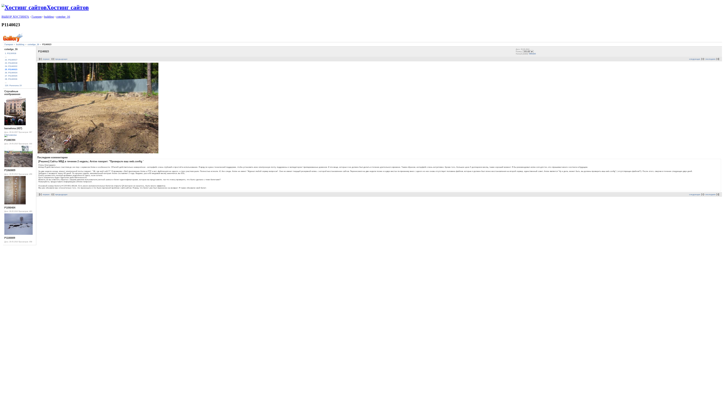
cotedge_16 (63, 16)
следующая (694, 59)
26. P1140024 (11, 73)
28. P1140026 (11, 79)
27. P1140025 (11, 76)
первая (46, 59)
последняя (710, 59)
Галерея (37, 16)
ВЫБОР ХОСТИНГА (15, 16)
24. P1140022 (11, 66)
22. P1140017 (11, 60)
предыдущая (61, 59)
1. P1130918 (10, 53)
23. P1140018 (11, 63)
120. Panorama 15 (13, 85)
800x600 (532, 54)
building (49, 16)
